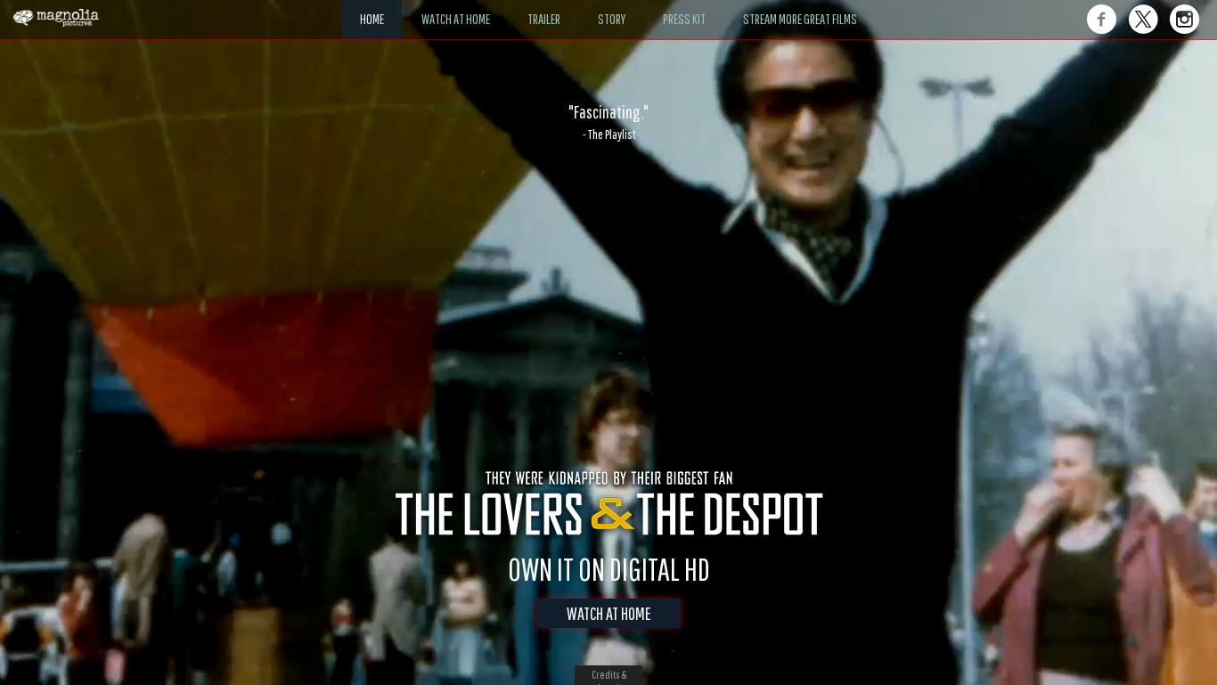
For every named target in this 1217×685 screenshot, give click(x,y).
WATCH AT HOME (609, 613)
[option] (608, 122)
